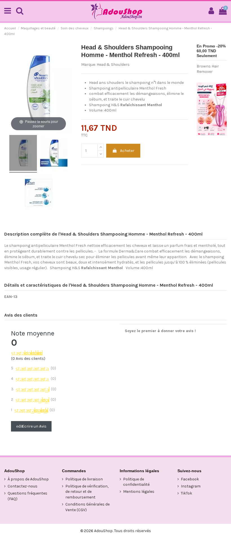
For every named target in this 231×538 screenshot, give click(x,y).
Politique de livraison (84, 479)
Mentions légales (138, 491)
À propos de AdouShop (28, 479)
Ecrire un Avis (31, 426)
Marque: (88, 64)
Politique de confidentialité (136, 482)
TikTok (186, 493)
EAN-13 (10, 296)
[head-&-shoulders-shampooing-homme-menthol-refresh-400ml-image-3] (38, 193)
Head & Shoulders (113, 64)
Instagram (191, 486)
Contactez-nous (22, 486)
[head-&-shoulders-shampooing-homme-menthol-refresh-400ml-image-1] (23, 154)
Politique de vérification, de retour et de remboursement (86, 492)
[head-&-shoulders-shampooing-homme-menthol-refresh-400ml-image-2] (54, 154)
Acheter (127, 150)
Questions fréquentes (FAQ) (27, 496)
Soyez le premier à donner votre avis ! (160, 330)
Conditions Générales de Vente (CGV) (87, 507)
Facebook (190, 479)
